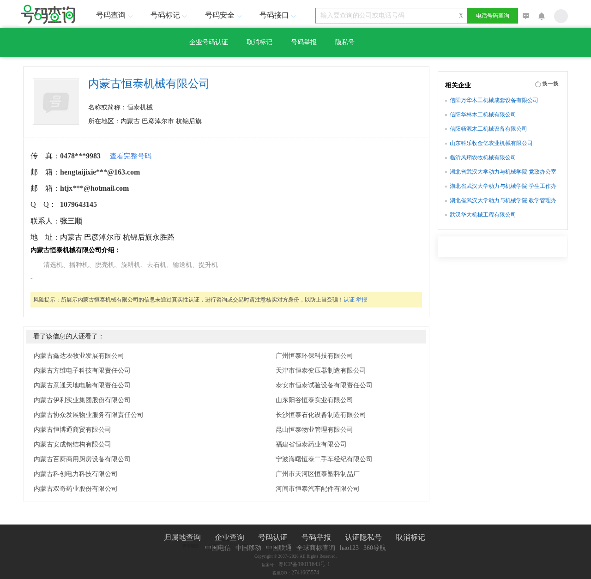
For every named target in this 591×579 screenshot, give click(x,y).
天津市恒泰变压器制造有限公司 (321, 370)
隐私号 (345, 42)
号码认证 (273, 537)
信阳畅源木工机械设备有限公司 (488, 129)
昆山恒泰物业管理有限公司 (314, 429)
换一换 (550, 83)
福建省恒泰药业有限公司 (311, 444)
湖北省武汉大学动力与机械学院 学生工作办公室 (503, 187)
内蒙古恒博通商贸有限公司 (72, 429)
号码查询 (111, 15)
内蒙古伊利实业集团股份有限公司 (82, 400)
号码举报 (304, 42)
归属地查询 (182, 537)
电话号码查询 (492, 15)
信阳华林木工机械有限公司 (483, 114)
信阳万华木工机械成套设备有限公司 (494, 100)
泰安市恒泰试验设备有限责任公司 (324, 385)
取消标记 (259, 42)
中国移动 (248, 547)
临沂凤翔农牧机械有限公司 (483, 157)
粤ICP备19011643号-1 (304, 564)
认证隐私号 (363, 537)
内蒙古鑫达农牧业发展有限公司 (79, 355)
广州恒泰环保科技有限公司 (314, 355)
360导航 (374, 547)
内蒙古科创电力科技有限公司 (76, 473)
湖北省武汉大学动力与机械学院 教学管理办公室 (503, 201)
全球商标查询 (315, 547)
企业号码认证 (208, 42)
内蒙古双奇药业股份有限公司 (76, 488)
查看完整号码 (130, 156)
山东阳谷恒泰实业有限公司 (314, 400)
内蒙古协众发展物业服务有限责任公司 (89, 414)
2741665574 (305, 572)
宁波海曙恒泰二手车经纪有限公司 (324, 459)
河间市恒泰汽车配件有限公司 (318, 488)
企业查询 (229, 537)
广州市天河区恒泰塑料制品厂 (318, 473)
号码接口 (274, 15)
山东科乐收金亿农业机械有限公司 (491, 143)
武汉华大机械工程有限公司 (483, 214)
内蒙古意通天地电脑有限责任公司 (82, 385)
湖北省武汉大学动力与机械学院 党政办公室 (503, 172)
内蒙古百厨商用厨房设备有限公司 (82, 459)
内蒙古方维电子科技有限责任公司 (82, 370)
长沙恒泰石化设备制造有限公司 (321, 414)
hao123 (349, 547)
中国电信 (218, 547)
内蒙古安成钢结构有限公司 (72, 444)
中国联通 (279, 547)
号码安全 (220, 15)
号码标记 (165, 15)
